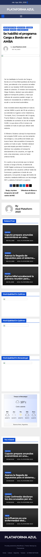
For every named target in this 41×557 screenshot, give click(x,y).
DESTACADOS (21, 27)
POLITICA (6, 29)
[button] (38, 16)
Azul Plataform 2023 (19, 47)
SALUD (7, 515)
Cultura (10, 553)
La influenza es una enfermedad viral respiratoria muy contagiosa (20, 520)
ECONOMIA (29, 27)
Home (4, 553)
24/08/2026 (10, 502)
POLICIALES (8, 494)
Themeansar (20, 548)
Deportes (16, 553)
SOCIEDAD (13, 29)
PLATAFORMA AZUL (20, 9)
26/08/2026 (10, 459)
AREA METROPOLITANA (10, 27)
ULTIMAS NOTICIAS (23, 29)
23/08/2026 (10, 524)
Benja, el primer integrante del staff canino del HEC (11, 193)
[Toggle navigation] (21, 16)
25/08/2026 (10, 481)
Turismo (23, 553)
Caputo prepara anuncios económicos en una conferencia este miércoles (20, 237)
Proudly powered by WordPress (14, 545)
